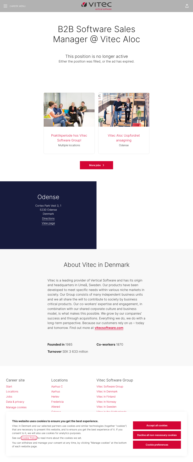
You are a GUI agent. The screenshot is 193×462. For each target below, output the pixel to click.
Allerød (55, 406)
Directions (48, 218)
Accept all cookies (157, 425)
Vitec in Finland (105, 396)
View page (48, 223)
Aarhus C (57, 386)
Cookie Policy (29, 437)
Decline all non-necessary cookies (157, 435)
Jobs (9, 396)
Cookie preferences (157, 444)
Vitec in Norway (106, 401)
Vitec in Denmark (106, 391)
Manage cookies (16, 407)
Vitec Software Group (109, 386)
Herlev (55, 396)
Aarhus (55, 391)
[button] (187, 6)
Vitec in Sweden (106, 406)
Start (9, 386)
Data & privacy (15, 401)
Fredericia (57, 401)
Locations (12, 391)
